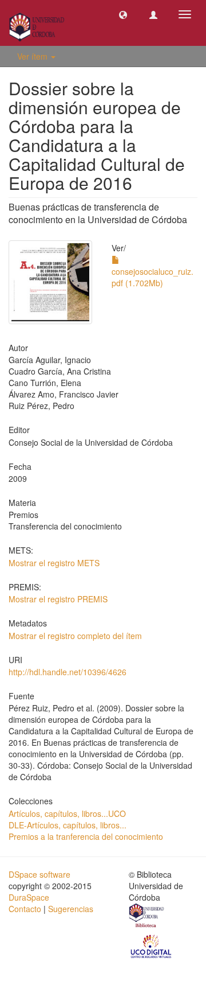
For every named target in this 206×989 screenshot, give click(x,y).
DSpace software (39, 874)
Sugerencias (70, 908)
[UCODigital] (152, 945)
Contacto (25, 908)
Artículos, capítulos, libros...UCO (67, 813)
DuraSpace (29, 897)
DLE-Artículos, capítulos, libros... (67, 825)
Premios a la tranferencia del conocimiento (86, 836)
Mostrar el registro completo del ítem (75, 635)
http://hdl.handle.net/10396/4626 (67, 671)
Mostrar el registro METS (54, 563)
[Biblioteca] (147, 916)
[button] (123, 14)
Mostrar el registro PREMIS (58, 599)
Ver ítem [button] (33, 56)
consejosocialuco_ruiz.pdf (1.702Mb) (152, 277)
